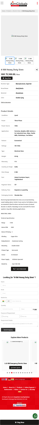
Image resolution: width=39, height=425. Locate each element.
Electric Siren (16, 11)
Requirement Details (6, 320)
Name (2, 282)
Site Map (32, 389)
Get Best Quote (15, 367)
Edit (35, 309)
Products (9, 11)
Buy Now (7, 78)
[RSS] (20, 391)
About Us (12, 387)
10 (27, 372)
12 (31, 372)
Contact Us (23, 389)
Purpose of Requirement (8, 313)
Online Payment (29, 387)
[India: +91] (4, 301)
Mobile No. (4, 297)
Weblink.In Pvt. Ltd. (21, 399)
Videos (16, 389)
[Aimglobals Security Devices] (18, 4)
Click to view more (6, 102)
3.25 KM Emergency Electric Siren (15, 363)
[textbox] (26, 309)
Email (2, 290)
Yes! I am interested (19, 269)
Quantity (3, 305)
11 (29, 372)
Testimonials (8, 389)
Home (3, 11)
